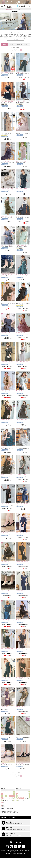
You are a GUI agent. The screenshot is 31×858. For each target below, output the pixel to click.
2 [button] (12, 50)
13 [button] (18, 50)
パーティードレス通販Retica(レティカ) (9, 9)
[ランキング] (22, 6)
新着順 (11, 44)
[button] (21, 50)
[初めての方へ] (15, 822)
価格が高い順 (27, 44)
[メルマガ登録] (15, 834)
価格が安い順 (19, 44)
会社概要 (3, 850)
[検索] (27, 6)
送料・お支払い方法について (13, 850)
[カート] (29, 6)
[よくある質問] (15, 828)
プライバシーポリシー (18, 851)
